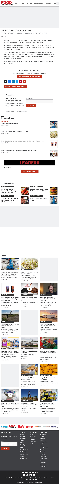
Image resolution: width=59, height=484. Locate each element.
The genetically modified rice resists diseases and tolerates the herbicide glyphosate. (48, 410)
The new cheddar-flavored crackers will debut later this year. (48, 382)
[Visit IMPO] (29, 426)
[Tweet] (17, 81)
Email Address (30, 98)
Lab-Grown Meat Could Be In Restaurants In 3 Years (39, 190)
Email (2, 441)
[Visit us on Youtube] (34, 475)
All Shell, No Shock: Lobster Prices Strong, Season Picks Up (8, 190)
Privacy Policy (39, 478)
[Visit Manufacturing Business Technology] (54, 426)
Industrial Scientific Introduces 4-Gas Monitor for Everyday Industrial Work (22, 141)
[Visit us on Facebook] (24, 475)
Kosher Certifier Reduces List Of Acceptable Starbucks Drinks (9, 200)
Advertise (18, 478)
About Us (24, 478)
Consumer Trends (45, 375)
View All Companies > (30, 171)
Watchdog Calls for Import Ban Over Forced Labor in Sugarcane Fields (10, 326)
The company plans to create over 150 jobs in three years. (48, 330)
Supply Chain (44, 294)
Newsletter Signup (9, 478)
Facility (43, 321)
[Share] (9, 81)
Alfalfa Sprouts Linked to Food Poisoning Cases (14, 131)
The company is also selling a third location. (28, 355)
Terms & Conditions (49, 478)
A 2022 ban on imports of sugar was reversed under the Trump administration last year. (9, 331)
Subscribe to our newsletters (29, 77)
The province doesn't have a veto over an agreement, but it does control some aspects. (48, 304)
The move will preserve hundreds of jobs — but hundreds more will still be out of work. (10, 410)
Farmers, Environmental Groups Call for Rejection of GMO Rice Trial (48, 405)
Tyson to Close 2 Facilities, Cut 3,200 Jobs (29, 351)
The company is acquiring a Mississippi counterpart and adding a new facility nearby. (28, 383)
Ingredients (34, 186)
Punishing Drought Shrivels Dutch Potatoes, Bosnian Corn (29, 404)
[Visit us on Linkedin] (30, 475)
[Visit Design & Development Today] (4, 426)
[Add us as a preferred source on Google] (24, 81)
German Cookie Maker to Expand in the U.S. (28, 378)
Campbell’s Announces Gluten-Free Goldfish (48, 378)
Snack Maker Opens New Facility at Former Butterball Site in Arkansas (47, 326)
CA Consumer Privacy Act (30, 479)
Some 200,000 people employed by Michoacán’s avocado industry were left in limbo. (48, 357)
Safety (23, 269)
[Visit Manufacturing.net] (46, 426)
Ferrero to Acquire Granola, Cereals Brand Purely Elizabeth (10, 351)
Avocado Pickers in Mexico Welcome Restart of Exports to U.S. (48, 352)
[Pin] (20, 81)
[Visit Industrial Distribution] (37, 426)
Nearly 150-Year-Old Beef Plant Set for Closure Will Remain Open (10, 405)
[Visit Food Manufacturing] (12, 426)
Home (3, 186)
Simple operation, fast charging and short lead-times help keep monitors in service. (9, 304)
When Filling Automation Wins (9, 123)
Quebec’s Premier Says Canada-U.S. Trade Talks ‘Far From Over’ (48, 299)
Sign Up (5, 448)
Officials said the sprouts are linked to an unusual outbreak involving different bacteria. (28, 277)
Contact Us (31, 478)
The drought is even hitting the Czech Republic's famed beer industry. (28, 408)
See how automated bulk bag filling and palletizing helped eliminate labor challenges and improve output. (9, 275)
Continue (31, 105)
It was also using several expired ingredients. (29, 303)
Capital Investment (7, 348)
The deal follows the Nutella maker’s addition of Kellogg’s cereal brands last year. (8, 356)
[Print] (5, 81)
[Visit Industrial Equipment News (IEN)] (21, 426)
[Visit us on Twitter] (27, 475)
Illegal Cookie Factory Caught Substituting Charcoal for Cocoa (18, 150)
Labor (3, 321)
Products (4, 294)
